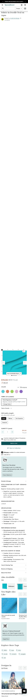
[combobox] (19, 8)
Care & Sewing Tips (14, 565)
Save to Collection (13, 448)
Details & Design (14, 481)
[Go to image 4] (14, 375)
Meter (10, 418)
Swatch (4, 422)
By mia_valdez (22, 618)
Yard (3, 418)
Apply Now (6, 639)
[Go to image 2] (12, 375)
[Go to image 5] (15, 375)
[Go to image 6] (16, 375)
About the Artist (14, 573)
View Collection (7, 475)
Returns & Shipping (14, 569)
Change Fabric (7, 404)
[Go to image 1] (11, 375)
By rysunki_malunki (6, 618)
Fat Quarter (19, 418)
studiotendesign (14, 18)
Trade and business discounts (14, 1)
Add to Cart (13, 443)
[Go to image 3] (13, 375)
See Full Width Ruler (14, 374)
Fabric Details (6, 408)
